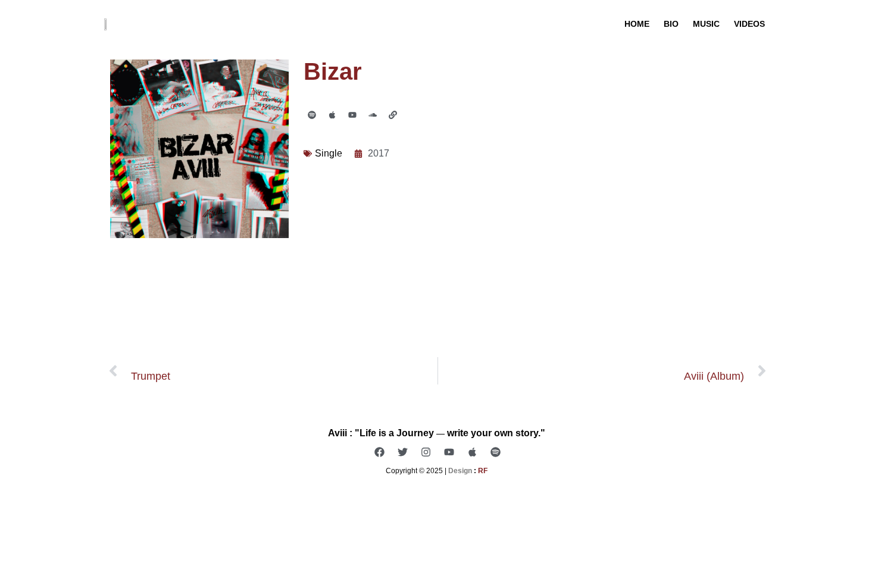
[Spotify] (312, 115)
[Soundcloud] (372, 115)
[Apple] (332, 115)
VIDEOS (749, 24)
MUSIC (706, 24)
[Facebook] (380, 452)
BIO (671, 24)
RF (483, 471)
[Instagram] (426, 452)
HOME (636, 24)
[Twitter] (403, 452)
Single (328, 153)
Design (460, 471)
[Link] (393, 115)
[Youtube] (352, 115)
